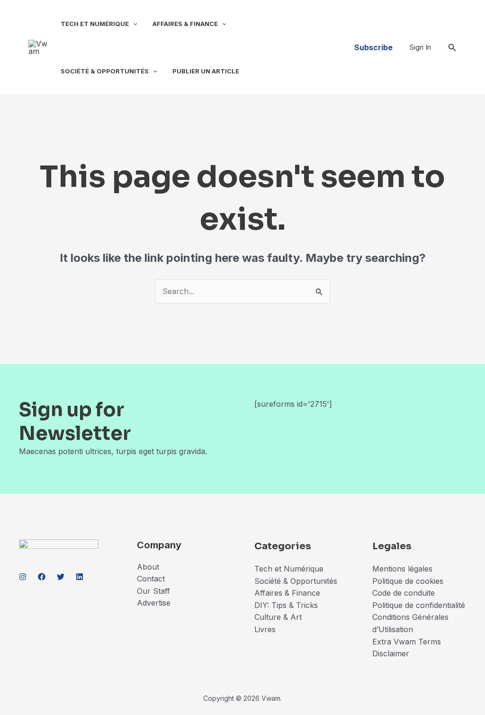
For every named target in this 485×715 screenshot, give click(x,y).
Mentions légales (402, 568)
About (148, 567)
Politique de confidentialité (418, 605)
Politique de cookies (407, 581)
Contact (151, 578)
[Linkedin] (79, 577)
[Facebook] (41, 577)
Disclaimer (392, 653)
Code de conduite (403, 593)
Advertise (154, 603)
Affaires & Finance (185, 23)
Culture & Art (278, 617)
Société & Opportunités (105, 71)
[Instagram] (23, 577)
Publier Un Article (205, 71)
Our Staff (153, 591)
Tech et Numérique (95, 23)
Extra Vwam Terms (406, 641)
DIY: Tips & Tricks (286, 605)
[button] (133, 23)
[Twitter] (60, 577)
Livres (265, 629)
